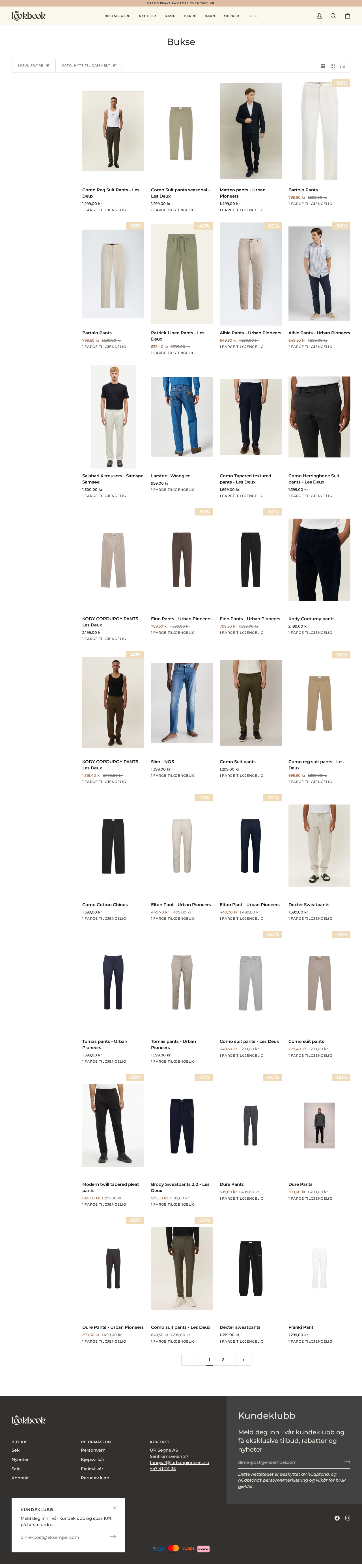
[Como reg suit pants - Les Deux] (319, 702)
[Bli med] (111, 1536)
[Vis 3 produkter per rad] (333, 65)
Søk (16, 1450)
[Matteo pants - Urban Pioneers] (251, 131)
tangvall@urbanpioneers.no (179, 1462)
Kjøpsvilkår (92, 1459)
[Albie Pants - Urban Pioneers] (251, 274)
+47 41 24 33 (163, 1468)
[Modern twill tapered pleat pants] (113, 1125)
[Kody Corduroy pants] (319, 559)
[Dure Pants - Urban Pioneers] (113, 1268)
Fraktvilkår (92, 1468)
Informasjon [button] (96, 1442)
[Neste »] (244, 1360)
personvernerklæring (285, 1480)
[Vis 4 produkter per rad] (344, 65)
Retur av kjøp (95, 1477)
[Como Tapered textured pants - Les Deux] (251, 416)
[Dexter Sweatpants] (319, 845)
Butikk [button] (19, 1442)
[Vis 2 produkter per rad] (323, 65)
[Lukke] (117, 1505)
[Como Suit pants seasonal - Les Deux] (182, 131)
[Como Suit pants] (251, 702)
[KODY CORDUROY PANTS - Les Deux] (113, 559)
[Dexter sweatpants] (251, 1268)
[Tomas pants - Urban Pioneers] (113, 982)
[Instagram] (347, 1518)
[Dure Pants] (251, 1125)
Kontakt (20, 1477)
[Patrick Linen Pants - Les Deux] (182, 274)
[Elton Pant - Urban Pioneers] (182, 845)
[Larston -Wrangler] (182, 416)
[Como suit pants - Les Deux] (251, 982)
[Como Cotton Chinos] (113, 845)
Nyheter (20, 1459)
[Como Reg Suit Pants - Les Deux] (113, 131)
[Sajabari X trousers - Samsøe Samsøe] (113, 416)
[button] (170, 16)
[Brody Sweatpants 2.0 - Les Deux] (182, 1125)
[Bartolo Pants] (319, 131)
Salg (16, 1468)
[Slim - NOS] (182, 702)
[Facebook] (337, 1518)
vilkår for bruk (331, 1480)
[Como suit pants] (319, 982)
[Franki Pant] (319, 1268)
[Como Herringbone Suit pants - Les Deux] (319, 416)
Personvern (93, 1450)
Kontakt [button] (159, 1442)
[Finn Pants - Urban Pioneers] (182, 559)
